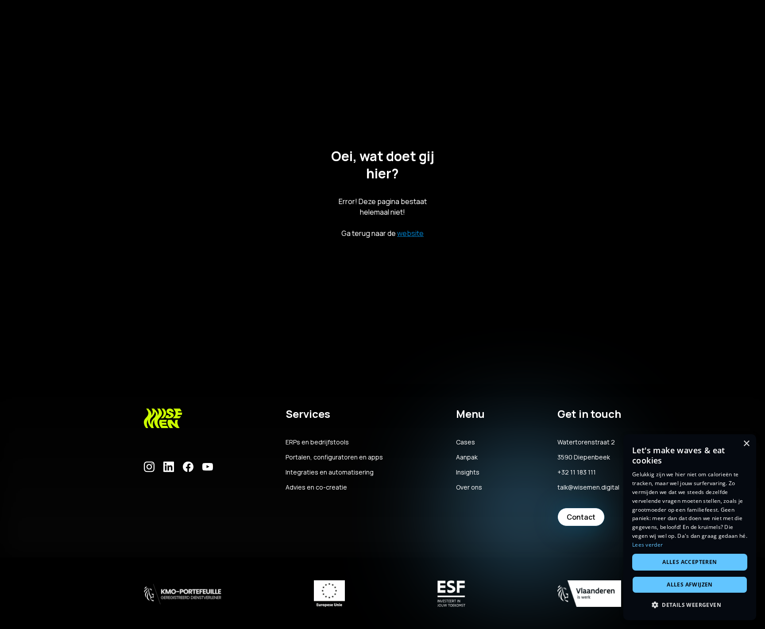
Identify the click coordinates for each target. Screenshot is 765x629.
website (410, 233)
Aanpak (467, 457)
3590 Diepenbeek (583, 457)
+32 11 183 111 (576, 472)
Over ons (469, 487)
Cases (465, 442)
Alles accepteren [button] (689, 562)
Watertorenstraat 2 (586, 442)
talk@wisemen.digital (588, 487)
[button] (689, 605)
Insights (467, 472)
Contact (581, 517)
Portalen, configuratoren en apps (334, 457)
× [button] (746, 443)
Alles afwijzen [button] (690, 584)
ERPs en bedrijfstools (317, 442)
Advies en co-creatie (316, 487)
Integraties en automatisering (330, 472)
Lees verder (647, 544)
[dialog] (689, 527)
